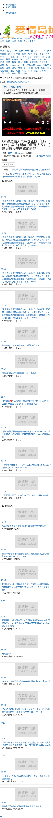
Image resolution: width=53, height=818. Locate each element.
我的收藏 (12, 12)
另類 (8, 73)
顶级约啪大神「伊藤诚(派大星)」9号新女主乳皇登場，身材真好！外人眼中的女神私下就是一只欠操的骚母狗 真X (26, 587)
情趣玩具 (43, 70)
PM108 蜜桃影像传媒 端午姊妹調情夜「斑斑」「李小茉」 (27, 681)
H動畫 (8, 50)
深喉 (14, 67)
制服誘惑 (43, 62)
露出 (20, 73)
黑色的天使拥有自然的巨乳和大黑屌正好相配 (22, 806)
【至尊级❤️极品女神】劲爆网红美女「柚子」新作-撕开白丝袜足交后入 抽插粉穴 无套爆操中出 (26, 402)
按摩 (14, 73)
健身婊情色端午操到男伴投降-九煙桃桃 (19, 373)
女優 (18, 70)
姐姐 (36, 56)
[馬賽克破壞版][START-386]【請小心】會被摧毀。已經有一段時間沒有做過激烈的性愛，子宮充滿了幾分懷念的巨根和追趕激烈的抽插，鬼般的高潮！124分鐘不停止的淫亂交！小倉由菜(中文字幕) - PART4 (26, 205)
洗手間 (17, 53)
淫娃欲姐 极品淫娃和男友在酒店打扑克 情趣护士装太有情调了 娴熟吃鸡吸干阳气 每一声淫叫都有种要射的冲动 (26, 744)
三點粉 (15, 59)
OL (7, 56)
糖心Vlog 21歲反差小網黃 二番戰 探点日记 (21, 345)
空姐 (23, 64)
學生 (42, 53)
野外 (10, 53)
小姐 (2, 56)
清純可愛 (4, 70)
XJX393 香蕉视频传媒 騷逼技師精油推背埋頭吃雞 (24, 525)
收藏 (48, 156)
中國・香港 (5, 41)
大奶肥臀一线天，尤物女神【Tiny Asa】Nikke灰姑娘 (25, 495)
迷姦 (26, 62)
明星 (36, 70)
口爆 (8, 67)
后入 (39, 64)
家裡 (30, 53)
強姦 (14, 62)
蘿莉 (30, 70)
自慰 (2, 67)
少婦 (36, 53)
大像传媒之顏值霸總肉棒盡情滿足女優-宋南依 (30, 169)
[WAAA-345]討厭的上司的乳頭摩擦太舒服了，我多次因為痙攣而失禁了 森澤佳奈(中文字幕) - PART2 (26, 710)
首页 (6, 87)
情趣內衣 (31, 64)
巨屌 (40, 59)
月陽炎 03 (6, 653)
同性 (20, 62)
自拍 (15, 50)
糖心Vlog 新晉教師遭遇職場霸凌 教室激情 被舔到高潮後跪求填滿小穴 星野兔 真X (25, 555)
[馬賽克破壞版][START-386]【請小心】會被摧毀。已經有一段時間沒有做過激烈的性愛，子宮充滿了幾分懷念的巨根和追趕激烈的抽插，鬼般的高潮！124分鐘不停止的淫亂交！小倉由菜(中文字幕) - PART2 (26, 277)
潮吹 (20, 67)
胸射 (26, 73)
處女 (28, 59)
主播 (24, 56)
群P (25, 67)
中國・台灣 (17, 41)
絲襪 (2, 64)
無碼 (2, 50)
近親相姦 (34, 62)
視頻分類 (12, 4)
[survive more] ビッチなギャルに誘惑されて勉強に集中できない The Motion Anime (26, 466)
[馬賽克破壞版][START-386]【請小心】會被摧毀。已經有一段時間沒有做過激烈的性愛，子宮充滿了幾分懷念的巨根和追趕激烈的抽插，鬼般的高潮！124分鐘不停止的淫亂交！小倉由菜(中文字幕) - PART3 (26, 241)
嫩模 (13, 56)
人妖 (2, 73)
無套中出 (47, 64)
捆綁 (2, 62)
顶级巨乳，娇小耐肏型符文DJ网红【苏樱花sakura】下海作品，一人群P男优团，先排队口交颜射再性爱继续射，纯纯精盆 (26, 623)
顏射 (37, 67)
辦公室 (3, 53)
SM (45, 59)
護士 (8, 64)
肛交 (43, 67)
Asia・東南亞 (29, 41)
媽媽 (30, 56)
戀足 (8, 62)
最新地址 (12, 7)
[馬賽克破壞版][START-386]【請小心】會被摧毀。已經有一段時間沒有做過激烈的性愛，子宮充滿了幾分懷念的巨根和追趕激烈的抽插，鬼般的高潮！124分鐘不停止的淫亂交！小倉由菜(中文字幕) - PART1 (26, 313)
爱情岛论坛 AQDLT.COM (18, 81)
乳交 (31, 67)
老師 (47, 53)
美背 (8, 59)
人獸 (24, 70)
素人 (49, 67)
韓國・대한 (16, 87)
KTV (43, 50)
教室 (49, 50)
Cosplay (15, 64)
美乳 (48, 56)
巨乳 (42, 56)
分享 (40, 156)
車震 (24, 53)
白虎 (12, 70)
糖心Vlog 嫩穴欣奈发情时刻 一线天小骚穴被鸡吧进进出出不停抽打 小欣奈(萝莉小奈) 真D (26, 175)
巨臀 (2, 59)
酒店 (37, 50)
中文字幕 (29, 50)
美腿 (34, 59)
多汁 (22, 59)
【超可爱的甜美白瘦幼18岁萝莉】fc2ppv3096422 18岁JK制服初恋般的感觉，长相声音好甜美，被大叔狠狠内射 (26, 434)
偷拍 (21, 50)
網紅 (18, 56)
